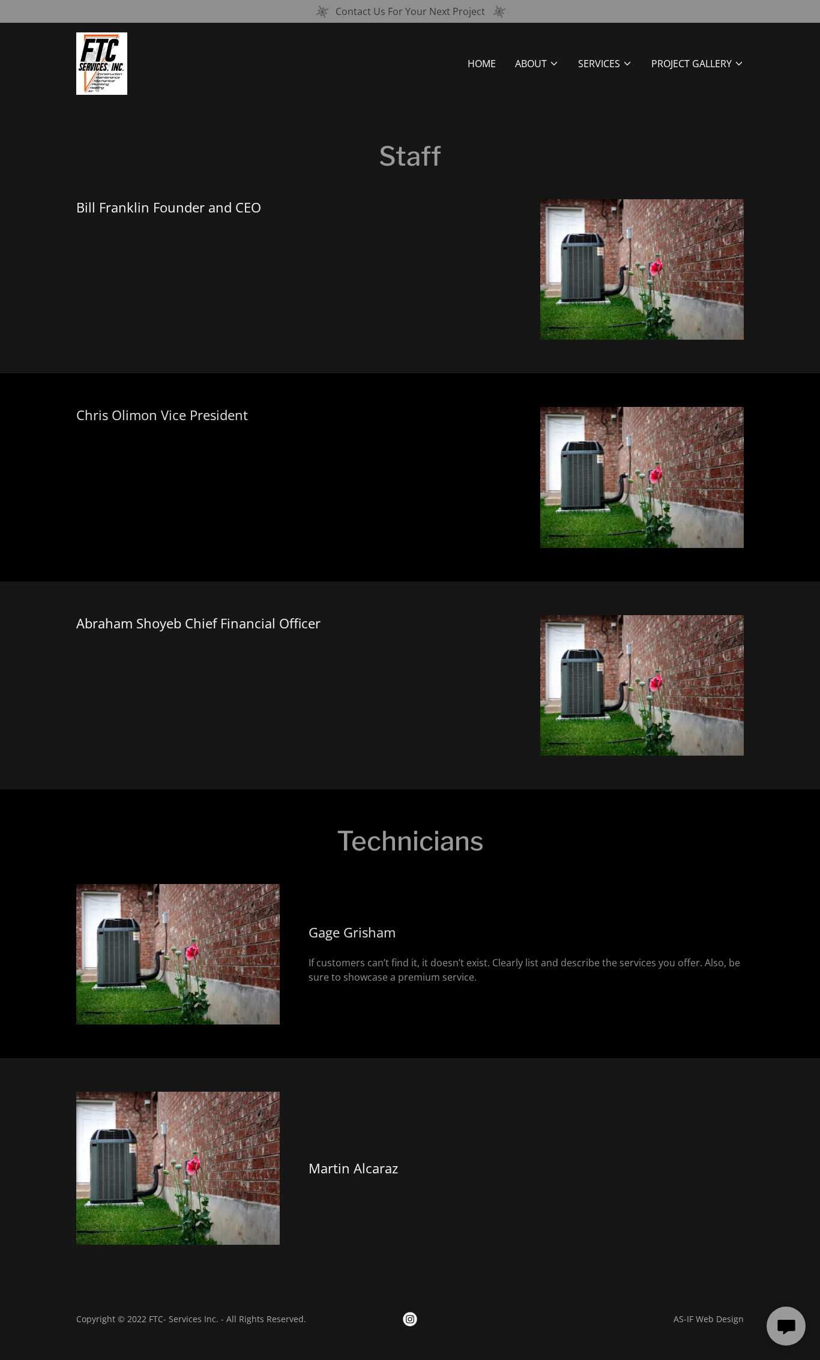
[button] (537, 63)
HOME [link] (482, 63)
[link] (101, 62)
